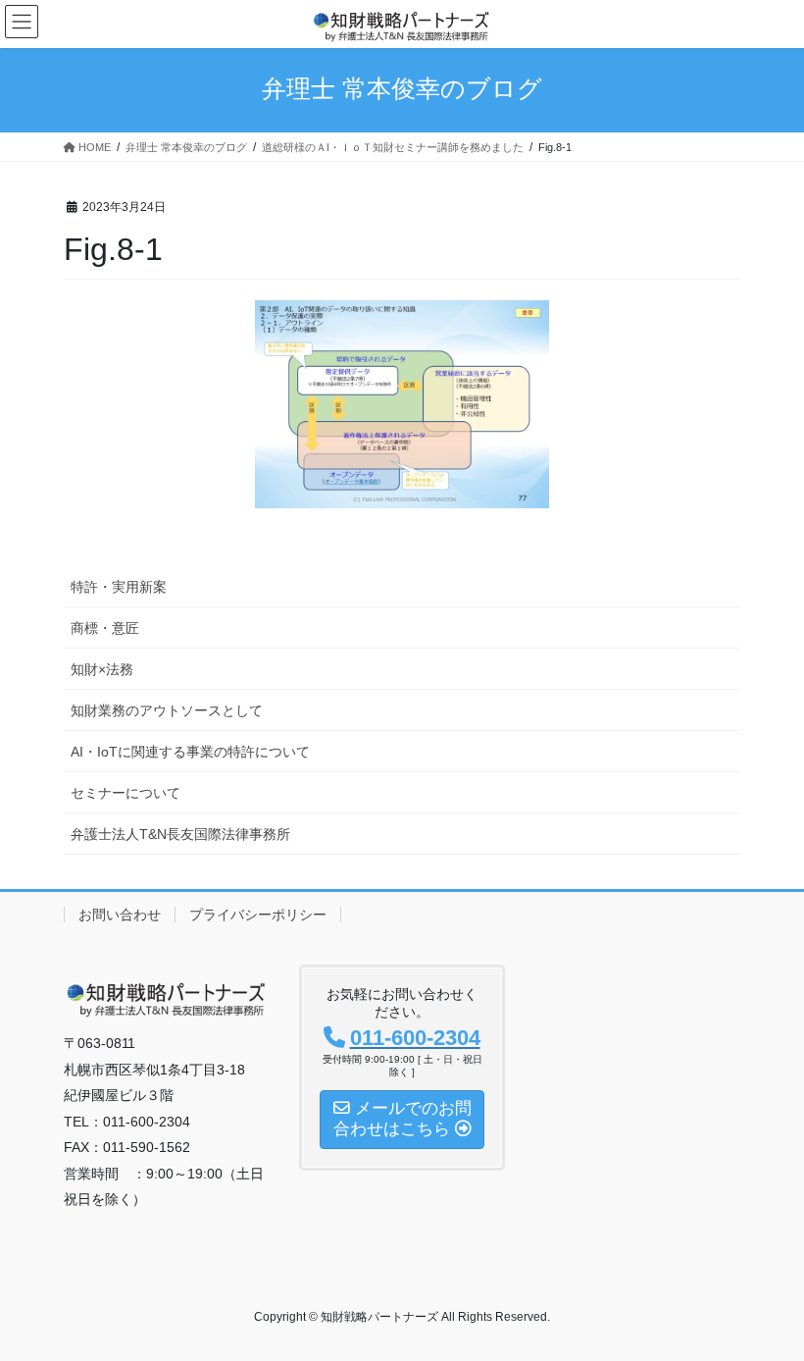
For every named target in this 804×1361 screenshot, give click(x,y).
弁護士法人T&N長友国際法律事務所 (180, 834)
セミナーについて (125, 793)
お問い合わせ (119, 914)
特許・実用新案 (119, 587)
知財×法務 (102, 669)
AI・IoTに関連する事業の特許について (190, 751)
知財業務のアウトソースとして (167, 710)
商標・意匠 (105, 628)
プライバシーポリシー (258, 914)
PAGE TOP (767, 1302)
